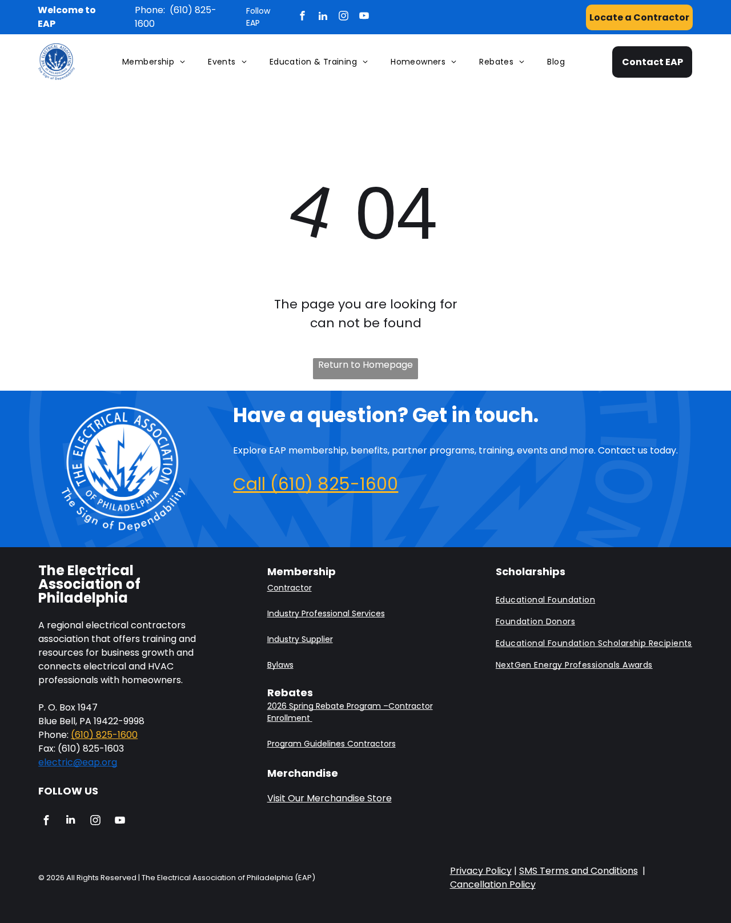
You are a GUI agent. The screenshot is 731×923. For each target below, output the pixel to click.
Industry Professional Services (326, 613)
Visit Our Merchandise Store (329, 798)
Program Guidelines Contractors (331, 743)
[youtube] (364, 17)
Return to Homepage (365, 364)
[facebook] (302, 17)
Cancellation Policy (493, 884)
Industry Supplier (300, 639)
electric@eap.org (77, 762)
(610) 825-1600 (104, 734)
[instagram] (343, 17)
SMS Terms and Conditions (578, 870)
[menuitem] (153, 62)
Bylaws (280, 665)
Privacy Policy (481, 870)
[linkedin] (323, 17)
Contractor (289, 587)
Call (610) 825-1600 (315, 484)
